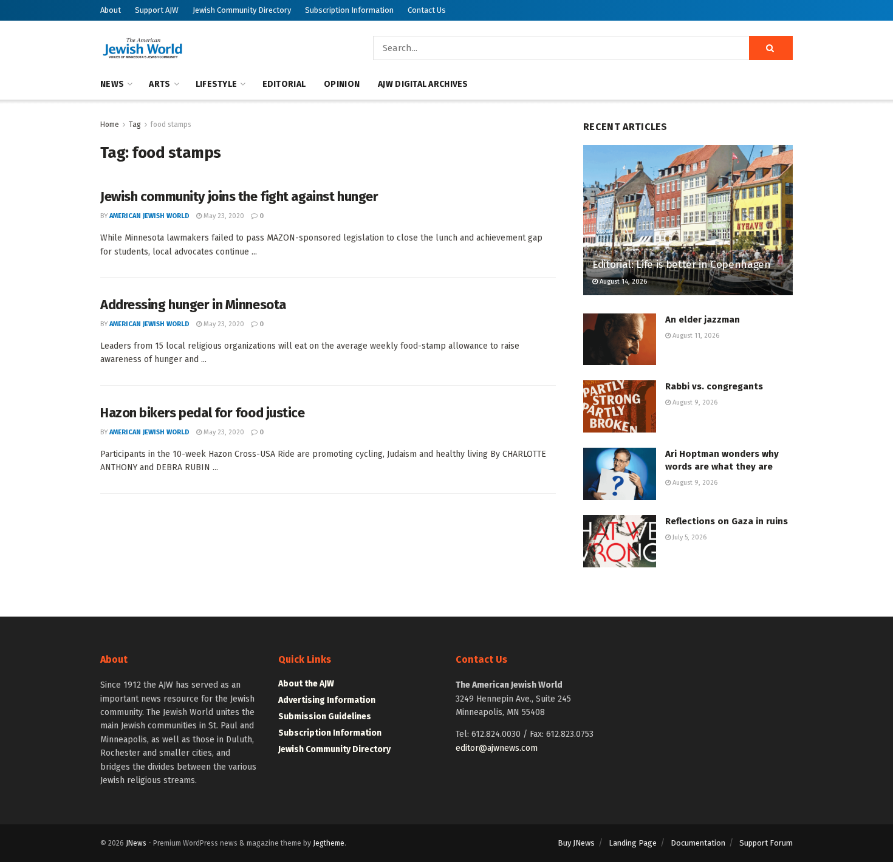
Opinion (342, 84)
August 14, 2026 (622, 282)
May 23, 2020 (223, 216)
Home (109, 124)
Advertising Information (326, 700)
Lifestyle (217, 84)
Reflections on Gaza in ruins (726, 521)
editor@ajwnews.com (497, 748)
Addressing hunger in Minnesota (193, 304)
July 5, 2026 (689, 537)
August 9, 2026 (694, 402)
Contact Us (427, 10)
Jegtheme (328, 843)
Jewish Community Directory (242, 10)
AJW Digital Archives (423, 84)
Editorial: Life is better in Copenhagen (681, 264)
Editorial (284, 84)
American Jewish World (149, 216)
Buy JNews (576, 842)
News (112, 84)
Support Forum (766, 842)
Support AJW (157, 10)
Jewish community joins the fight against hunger (239, 196)
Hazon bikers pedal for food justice (202, 413)
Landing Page (633, 842)
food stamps (171, 124)
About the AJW (306, 684)
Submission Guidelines (324, 716)
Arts (159, 84)
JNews (136, 843)
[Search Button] (771, 48)
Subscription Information (349, 10)
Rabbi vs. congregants (714, 386)
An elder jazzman (702, 319)
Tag (135, 124)
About (110, 10)
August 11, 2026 (695, 336)
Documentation (698, 842)
